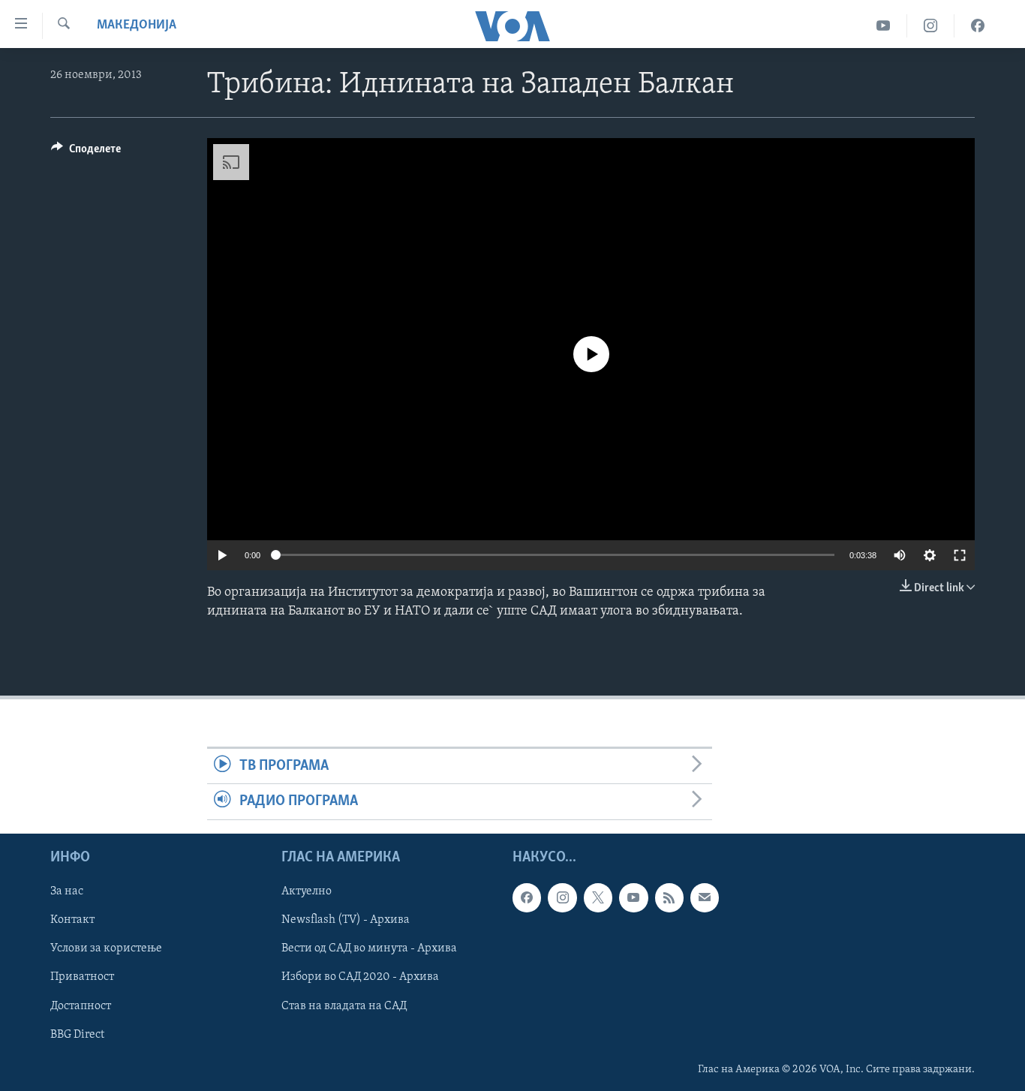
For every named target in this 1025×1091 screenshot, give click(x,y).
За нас (66, 891)
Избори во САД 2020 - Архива (360, 977)
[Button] (86, 152)
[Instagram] (930, 26)
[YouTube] (883, 26)
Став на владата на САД (344, 1005)
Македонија (136, 25)
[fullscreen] (960, 555)
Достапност (80, 1005)
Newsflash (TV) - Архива (345, 920)
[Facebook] (977, 26)
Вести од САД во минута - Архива (369, 948)
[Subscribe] (704, 897)
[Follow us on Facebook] (526, 897)
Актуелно (306, 891)
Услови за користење (106, 948)
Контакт (72, 920)
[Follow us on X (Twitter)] (598, 897)
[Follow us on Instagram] (562, 897)
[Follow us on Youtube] (633, 897)
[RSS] (669, 897)
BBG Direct (77, 1034)
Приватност (82, 977)
